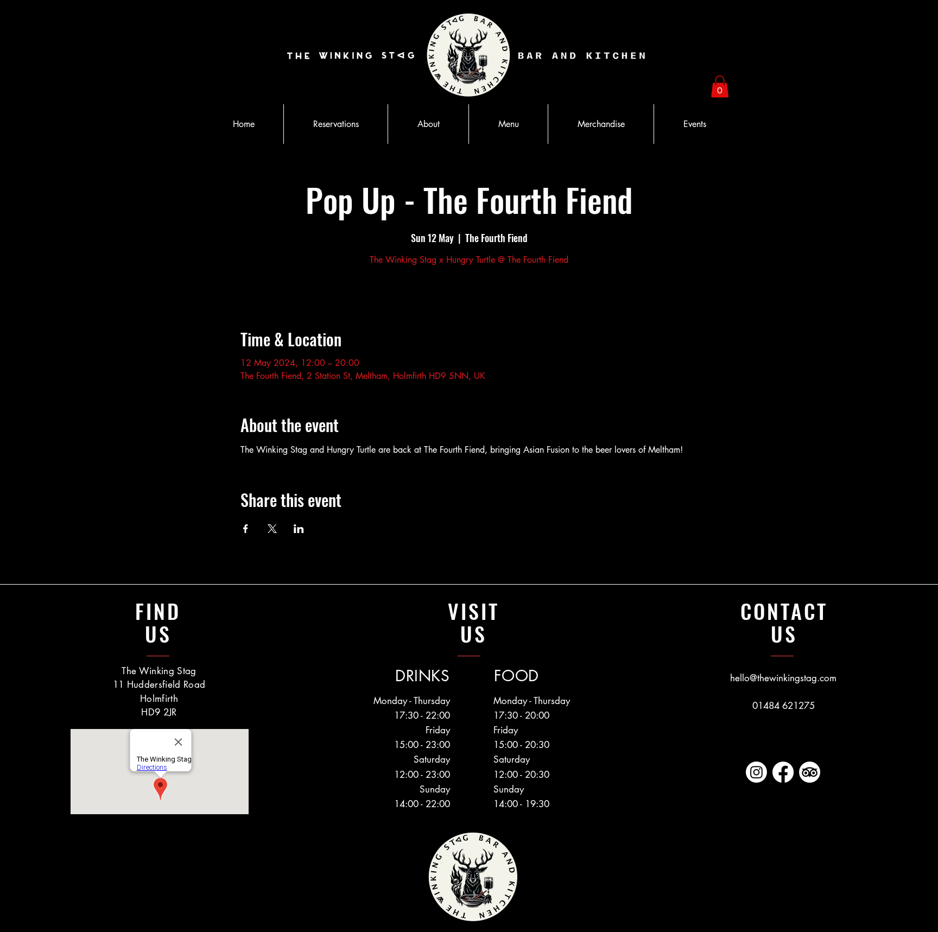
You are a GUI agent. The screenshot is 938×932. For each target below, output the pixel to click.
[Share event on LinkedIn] (299, 528)
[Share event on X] (272, 528)
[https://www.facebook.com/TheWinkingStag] (783, 772)
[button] (720, 86)
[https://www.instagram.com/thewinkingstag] (756, 772)
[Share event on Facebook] (245, 528)
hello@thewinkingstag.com (783, 678)
